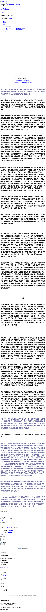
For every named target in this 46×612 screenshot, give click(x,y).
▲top (1, 534)
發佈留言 (2, 543)
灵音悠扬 (28, 78)
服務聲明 (34, 595)
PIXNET (14, 595)
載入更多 (2, 536)
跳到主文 (2, 12)
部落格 (4, 22)
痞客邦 (8, 527)
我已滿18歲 (3, 609)
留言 (11, 527)
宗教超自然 (10, 530)
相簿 (4, 21)
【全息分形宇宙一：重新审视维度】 (14, 29)
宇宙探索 (10, 532)
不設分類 (10, 18)
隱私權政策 (30, 595)
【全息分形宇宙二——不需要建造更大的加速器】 (23, 82)
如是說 (1, 520)
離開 (7, 609)
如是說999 (4, 9)
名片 (4, 24)
